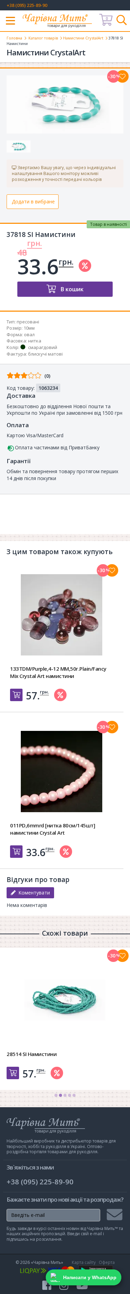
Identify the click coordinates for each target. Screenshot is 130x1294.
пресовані (28, 322)
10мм (29, 328)
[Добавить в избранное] (112, 570)
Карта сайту (84, 1262)
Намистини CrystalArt (83, 37)
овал (29, 334)
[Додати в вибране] (122, 76)
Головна (14, 37)
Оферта (107, 1262)
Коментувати (33, 892)
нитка (34, 341)
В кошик (71, 289)
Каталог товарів (43, 37)
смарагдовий (42, 347)
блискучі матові (45, 354)
